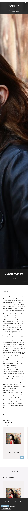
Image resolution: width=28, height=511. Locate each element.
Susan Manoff (15, 11)
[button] (2, 2)
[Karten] (22, 457)
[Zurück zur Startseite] (14, 5)
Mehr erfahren (6, 508)
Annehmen (5, 506)
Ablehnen (12, 506)
